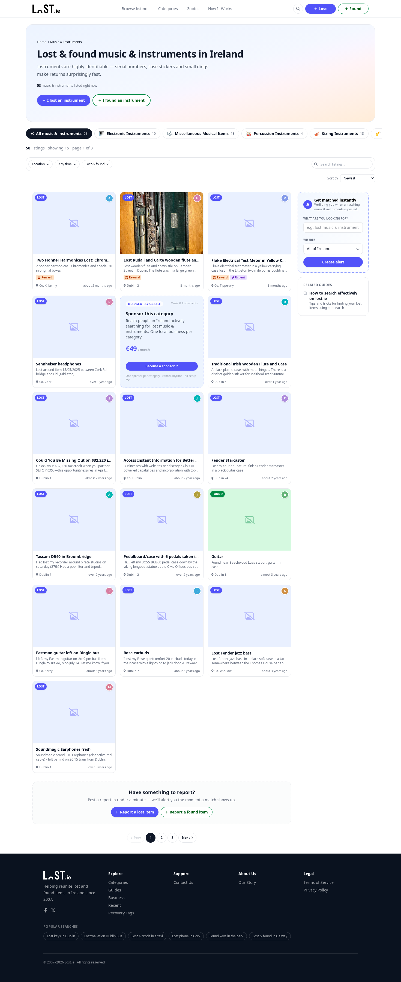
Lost (323, 8)
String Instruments (339, 134)
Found (355, 8)
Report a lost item (137, 812)
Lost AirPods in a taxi (147, 936)
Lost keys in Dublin (61, 936)
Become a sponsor (160, 366)
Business (116, 897)
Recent (114, 905)
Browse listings (135, 8)
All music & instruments (62, 133)
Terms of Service (319, 882)
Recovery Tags (121, 912)
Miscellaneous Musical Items (201, 134)
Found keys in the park (226, 936)
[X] (53, 910)
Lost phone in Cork (186, 936)
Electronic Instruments (127, 134)
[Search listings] (298, 9)
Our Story (247, 882)
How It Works (220, 8)
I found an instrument (124, 100)
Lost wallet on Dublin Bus (103, 936)
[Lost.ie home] (46, 8)
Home (41, 42)
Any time (65, 164)
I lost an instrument (66, 100)
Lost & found (94, 164)
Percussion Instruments (274, 134)
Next (186, 837)
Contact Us (183, 882)
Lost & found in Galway (270, 936)
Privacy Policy (316, 890)
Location (38, 164)
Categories (168, 8)
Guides (193, 8)
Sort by (332, 178)
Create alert (333, 262)
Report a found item (189, 812)
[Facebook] (45, 910)
